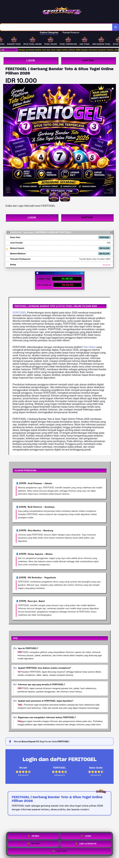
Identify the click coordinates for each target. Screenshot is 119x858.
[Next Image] (113, 140)
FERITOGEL (19, 312)
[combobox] (56, 27)
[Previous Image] (5, 140)
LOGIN (30, 60)
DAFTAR (88, 60)
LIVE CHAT (62, 850)
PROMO (35, 836)
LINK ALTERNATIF (88, 843)
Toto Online (89, 347)
